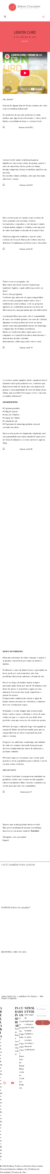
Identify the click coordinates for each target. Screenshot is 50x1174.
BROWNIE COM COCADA (14, 952)
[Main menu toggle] (43, 16)
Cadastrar (42, 1023)
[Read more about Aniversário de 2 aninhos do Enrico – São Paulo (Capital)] (25, 975)
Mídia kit (1, 1153)
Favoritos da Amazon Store (1, 1096)
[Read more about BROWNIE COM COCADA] (25, 931)
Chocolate (17, 1051)
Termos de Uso (19, 1172)
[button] (5, 16)
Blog (25, 41)
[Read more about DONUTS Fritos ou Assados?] (25, 887)
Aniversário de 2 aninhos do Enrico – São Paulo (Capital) (22, 997)
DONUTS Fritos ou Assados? (15, 907)
